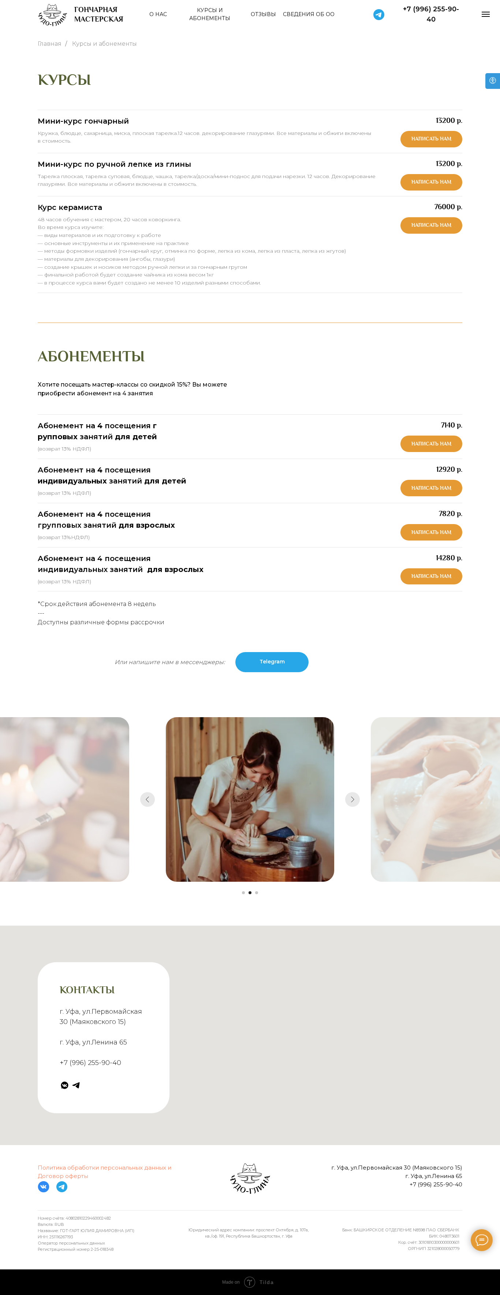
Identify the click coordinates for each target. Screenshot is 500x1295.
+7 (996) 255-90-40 (90, 1063)
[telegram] (76, 1085)
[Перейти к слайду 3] (256, 892)
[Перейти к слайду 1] (243, 892)
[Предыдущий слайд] (147, 799)
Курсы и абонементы (104, 43)
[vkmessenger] (64, 1085)
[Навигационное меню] (486, 14)
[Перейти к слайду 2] (250, 892)
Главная (49, 43)
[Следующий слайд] (352, 799)
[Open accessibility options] (492, 81)
